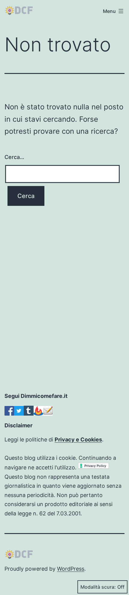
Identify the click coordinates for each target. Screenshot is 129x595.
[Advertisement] (64, 321)
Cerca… (14, 157)
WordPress (70, 569)
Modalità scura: (98, 587)
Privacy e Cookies (78, 439)
